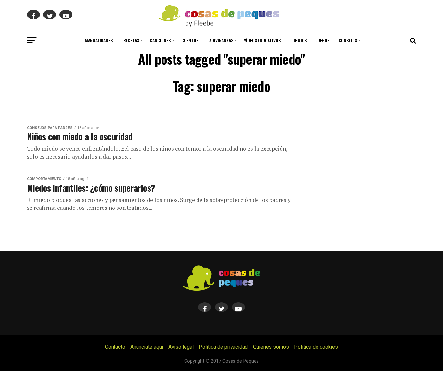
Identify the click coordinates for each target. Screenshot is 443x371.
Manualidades (99, 40)
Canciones (160, 40)
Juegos (322, 40)
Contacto (115, 347)
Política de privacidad (223, 347)
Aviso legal (181, 347)
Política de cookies (316, 347)
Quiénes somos (271, 347)
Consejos (348, 40)
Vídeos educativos (262, 40)
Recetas (131, 40)
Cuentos (189, 40)
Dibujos (299, 40)
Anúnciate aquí (146, 347)
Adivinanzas (221, 40)
